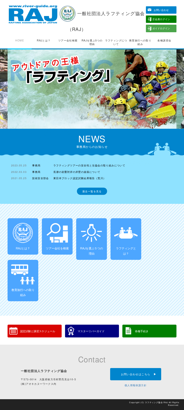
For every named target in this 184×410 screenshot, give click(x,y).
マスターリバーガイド (91, 331)
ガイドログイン (161, 28)
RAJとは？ (43, 40)
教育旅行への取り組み (140, 42)
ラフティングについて (116, 42)
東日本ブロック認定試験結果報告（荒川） (79, 178)
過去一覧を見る (92, 191)
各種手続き (141, 331)
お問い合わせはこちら (135, 374)
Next (179, 89)
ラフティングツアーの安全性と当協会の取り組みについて (89, 165)
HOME (19, 40)
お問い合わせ (161, 10)
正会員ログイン (161, 19)
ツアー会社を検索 (57, 248)
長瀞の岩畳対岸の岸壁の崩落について (76, 172)
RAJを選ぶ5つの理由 (92, 42)
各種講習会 (164, 40)
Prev (5, 89)
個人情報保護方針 (136, 385)
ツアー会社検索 (68, 40)
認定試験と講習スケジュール (37, 331)
